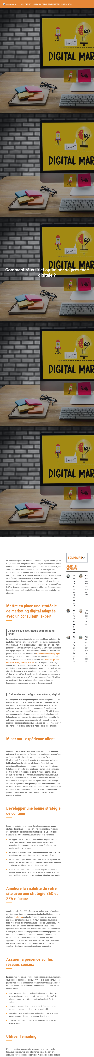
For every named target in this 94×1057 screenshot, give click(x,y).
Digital (64, 4)
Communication (54, 4)
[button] (83, 557)
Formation (37, 4)
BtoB (70, 4)
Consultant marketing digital (48, 654)
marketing (18, 917)
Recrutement (26, 4)
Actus (44, 4)
